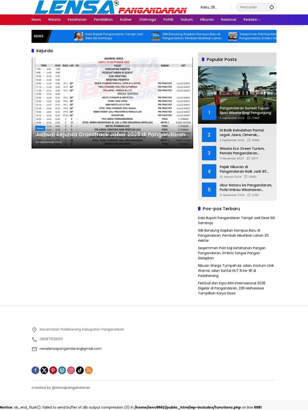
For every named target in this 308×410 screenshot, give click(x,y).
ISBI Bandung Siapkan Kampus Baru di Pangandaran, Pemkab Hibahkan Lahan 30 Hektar (180, 36)
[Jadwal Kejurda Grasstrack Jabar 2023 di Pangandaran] (112, 103)
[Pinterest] (53, 370)
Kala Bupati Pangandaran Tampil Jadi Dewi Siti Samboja (102, 36)
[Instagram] (71, 370)
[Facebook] (35, 370)
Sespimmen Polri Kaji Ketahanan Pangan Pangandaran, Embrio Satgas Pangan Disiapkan (258, 36)
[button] (271, 7)
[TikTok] (80, 370)
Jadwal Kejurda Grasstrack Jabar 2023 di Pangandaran (110, 134)
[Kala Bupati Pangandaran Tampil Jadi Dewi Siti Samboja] (67, 36)
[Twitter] (44, 370)
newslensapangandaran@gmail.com (71, 348)
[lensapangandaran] (111, 7)
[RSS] (89, 370)
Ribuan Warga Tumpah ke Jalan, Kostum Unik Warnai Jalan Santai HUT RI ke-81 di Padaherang (236, 270)
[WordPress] (62, 370)
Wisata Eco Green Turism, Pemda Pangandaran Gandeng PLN (242, 151)
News (40, 128)
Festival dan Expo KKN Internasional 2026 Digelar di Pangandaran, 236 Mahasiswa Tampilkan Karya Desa (231, 288)
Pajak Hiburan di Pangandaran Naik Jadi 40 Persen (243, 169)
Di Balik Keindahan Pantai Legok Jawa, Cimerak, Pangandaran (242, 132)
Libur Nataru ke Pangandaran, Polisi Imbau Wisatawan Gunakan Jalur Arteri (246, 187)
